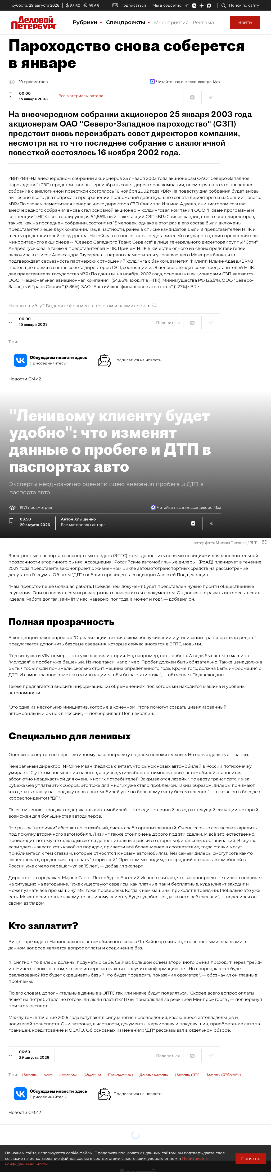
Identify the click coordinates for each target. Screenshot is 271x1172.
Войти (245, 22)
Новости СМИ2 (24, 378)
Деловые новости (154, 1075)
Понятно (250, 1158)
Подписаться (133, 5)
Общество (92, 1075)
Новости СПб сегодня (223, 1075)
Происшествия (120, 1075)
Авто (48, 1075)
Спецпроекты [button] (126, 22)
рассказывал (170, 1030)
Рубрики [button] (86, 22)
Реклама (203, 22)
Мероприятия (171, 22)
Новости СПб (186, 1075)
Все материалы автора (80, 95)
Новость (29, 1075)
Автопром (68, 1075)
